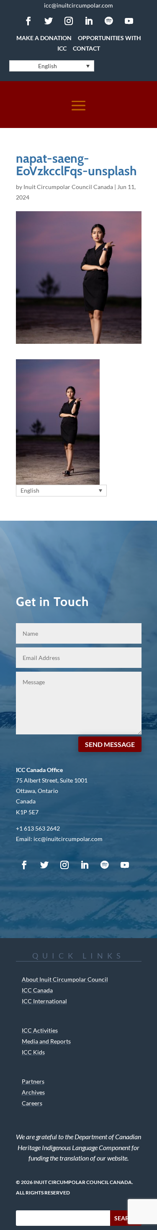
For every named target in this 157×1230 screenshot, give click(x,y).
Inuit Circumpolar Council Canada (68, 186)
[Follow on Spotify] (108, 21)
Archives (33, 1092)
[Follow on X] (48, 21)
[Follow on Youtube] (129, 21)
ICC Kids (33, 1052)
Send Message (110, 744)
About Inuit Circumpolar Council (65, 979)
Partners (33, 1081)
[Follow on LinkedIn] (88, 21)
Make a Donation (44, 37)
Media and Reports (46, 1041)
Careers (32, 1103)
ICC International (44, 1001)
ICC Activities (40, 1030)
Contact (86, 48)
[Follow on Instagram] (68, 21)
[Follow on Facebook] (28, 21)
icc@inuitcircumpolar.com (78, 5)
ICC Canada (37, 990)
